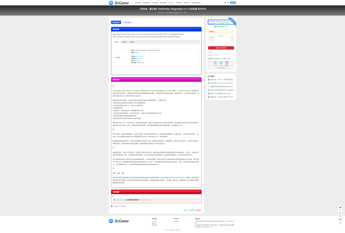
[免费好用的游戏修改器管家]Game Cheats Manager (227, 86)
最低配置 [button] (124, 42)
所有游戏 (146, 3)
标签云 (154, 223)
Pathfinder (137, 60)
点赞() (199, 210)
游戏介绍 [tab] (116, 22)
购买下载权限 (222, 48)
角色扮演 (176, 12)
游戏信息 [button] (116, 42)
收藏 (192, 210)
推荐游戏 (170, 12)
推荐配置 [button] (132, 42)
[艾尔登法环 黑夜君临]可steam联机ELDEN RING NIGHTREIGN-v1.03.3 (233, 90)
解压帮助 (163, 3)
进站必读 (138, 3)
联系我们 (179, 3)
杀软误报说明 (196, 3)
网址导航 (154, 225)
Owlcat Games (139, 56)
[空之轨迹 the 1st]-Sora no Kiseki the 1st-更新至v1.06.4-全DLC (230, 83)
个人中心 (171, 3)
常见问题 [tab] (127, 22)
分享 (186, 210)
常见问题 (155, 3)
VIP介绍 (176, 221)
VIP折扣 (222, 36)
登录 (233, 2)
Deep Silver (138, 58)
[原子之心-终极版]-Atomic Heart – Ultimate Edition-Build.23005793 (232, 93)
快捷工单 (187, 3)
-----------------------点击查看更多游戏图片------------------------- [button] (133, 200)
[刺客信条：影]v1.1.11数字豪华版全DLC (223, 80)
